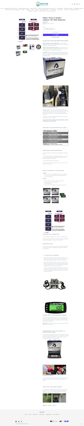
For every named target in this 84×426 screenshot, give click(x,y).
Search (26, 414)
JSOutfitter (19, 423)
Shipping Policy (49, 414)
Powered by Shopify (25, 423)
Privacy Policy (35, 414)
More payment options (55, 37)
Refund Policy (41, 414)
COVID (30, 414)
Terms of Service (56, 414)
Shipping (44, 23)
